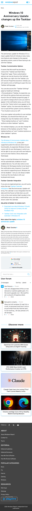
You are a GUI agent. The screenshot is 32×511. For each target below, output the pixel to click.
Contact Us (4, 438)
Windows (3, 480)
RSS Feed (4, 488)
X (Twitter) (13, 425)
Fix (2, 470)
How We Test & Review (7, 456)
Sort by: (18, 283)
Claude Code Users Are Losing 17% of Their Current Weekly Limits (16, 390)
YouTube (18, 425)
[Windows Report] (11, 2)
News (2, 8)
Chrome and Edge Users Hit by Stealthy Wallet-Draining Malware (16, 413)
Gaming (3, 477)
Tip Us (3, 441)
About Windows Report (8, 434)
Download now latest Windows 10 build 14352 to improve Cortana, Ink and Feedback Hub (17, 209)
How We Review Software (8, 459)
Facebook (9, 425)
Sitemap (3, 491)
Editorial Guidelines (6, 449)
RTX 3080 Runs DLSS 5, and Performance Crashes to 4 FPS (16, 368)
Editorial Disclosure (6, 452)
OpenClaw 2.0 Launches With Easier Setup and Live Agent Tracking (16, 346)
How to (3, 473)
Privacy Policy (5, 494)
